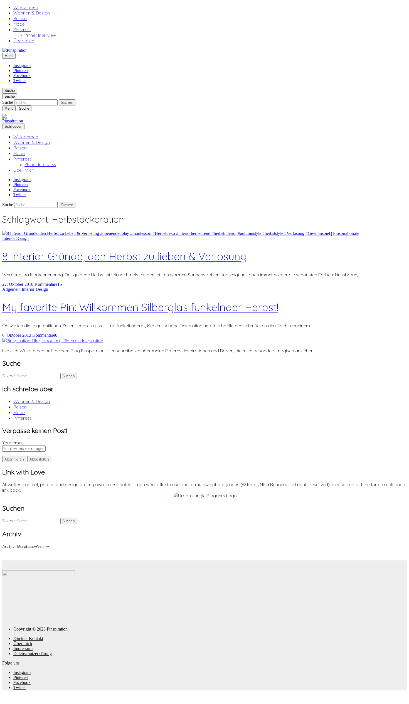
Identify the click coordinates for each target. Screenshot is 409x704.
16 (48, 284)
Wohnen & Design (31, 13)
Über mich (23, 40)
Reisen (20, 18)
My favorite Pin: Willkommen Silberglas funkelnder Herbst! (140, 307)
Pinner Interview (40, 35)
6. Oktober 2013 (16, 335)
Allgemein (11, 289)
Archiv (8, 546)
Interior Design (15, 238)
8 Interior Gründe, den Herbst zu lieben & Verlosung (124, 256)
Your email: (13, 442)
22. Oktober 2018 (17, 284)
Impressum (23, 648)
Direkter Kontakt (28, 638)
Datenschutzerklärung (32, 653)
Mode (19, 24)
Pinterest (22, 29)
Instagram (22, 65)
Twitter (19, 80)
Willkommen (25, 7)
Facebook (22, 75)
